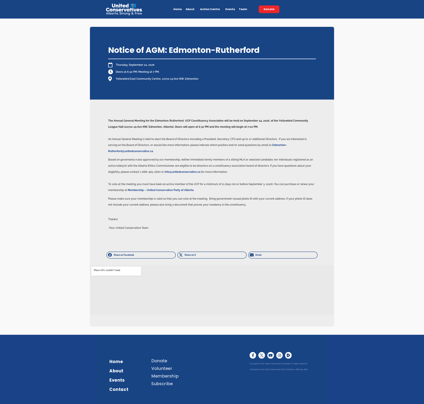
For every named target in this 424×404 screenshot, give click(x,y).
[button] (141, 255)
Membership (165, 376)
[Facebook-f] (253, 355)
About (116, 371)
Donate (159, 361)
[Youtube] (270, 355)
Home (177, 9)
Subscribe (162, 384)
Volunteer (161, 368)
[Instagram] (279, 355)
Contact (118, 389)
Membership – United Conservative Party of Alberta (161, 190)
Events (230, 9)
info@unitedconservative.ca (182, 171)
